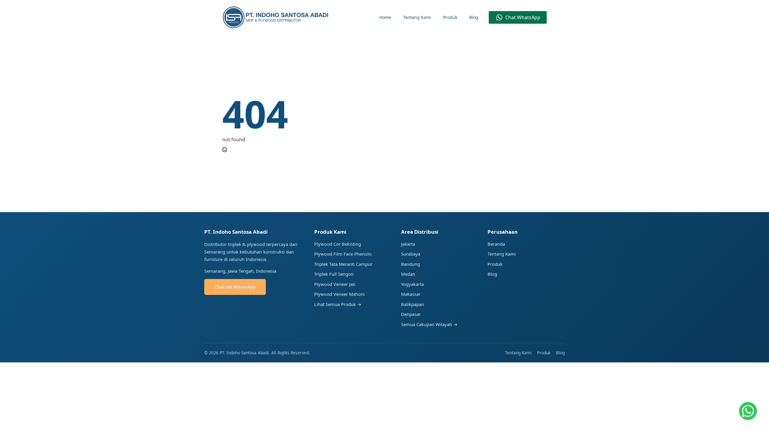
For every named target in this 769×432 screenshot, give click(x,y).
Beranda (496, 244)
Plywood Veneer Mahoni (339, 294)
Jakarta (408, 244)
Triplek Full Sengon (334, 274)
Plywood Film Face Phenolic (343, 254)
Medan (408, 274)
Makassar (411, 294)
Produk (450, 17)
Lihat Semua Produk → (337, 304)
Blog (473, 17)
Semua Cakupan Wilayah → (429, 324)
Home (385, 17)
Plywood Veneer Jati (334, 284)
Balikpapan (412, 304)
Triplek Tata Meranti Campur (343, 264)
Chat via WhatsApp (235, 287)
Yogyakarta (412, 284)
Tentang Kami (417, 17)
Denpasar (411, 314)
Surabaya (410, 254)
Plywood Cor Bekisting (337, 244)
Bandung (410, 264)
